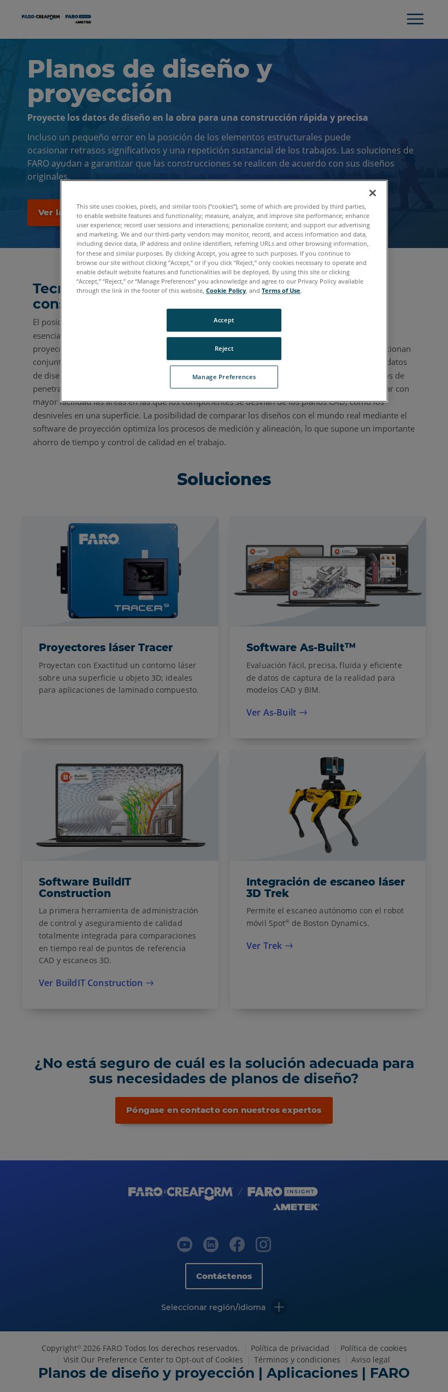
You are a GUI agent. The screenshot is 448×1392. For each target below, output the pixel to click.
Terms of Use (281, 290)
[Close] (373, 193)
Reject (224, 348)
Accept (224, 320)
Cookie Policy (226, 290)
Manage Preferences (224, 377)
